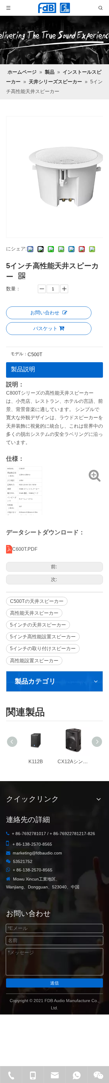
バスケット (45, 328)
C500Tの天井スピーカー (37, 601)
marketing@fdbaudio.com (37, 853)
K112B (35, 761)
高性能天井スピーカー (34, 613)
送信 (54, 983)
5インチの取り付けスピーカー (43, 648)
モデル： (19, 354)
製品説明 (23, 369)
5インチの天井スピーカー (38, 624)
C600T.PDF (25, 549)
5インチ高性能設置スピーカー (43, 636)
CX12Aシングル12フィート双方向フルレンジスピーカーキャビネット (73, 761)
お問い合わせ (44, 312)
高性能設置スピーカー (34, 660)
